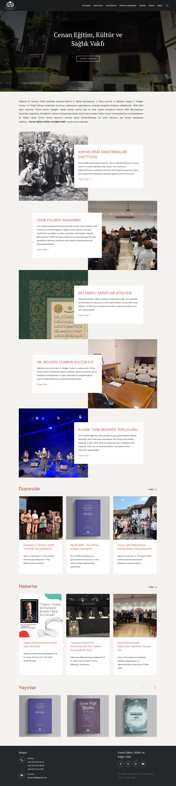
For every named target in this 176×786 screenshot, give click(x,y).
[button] (155, 687)
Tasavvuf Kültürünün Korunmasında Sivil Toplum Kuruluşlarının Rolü (86, 646)
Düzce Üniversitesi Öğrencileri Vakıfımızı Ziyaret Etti (134, 646)
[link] (53, 166)
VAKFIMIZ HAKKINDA (88, 58)
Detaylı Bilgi (83, 179)
